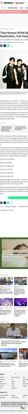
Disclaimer (2, 397)
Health (9, 11)
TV (0, 388)
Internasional (3, 383)
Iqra (12, 379)
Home (1, 28)
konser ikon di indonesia (10, 206)
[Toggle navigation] (1, 3)
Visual (12, 386)
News (1, 381)
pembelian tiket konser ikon (7, 210)
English (24, 386)
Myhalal (15, 11)
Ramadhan (14, 388)
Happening (4, 11)
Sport (24, 381)
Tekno (19, 11)
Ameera (6, 28)
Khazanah (2, 379)
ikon (1, 206)
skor (21, 8)
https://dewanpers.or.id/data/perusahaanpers (12, 405)
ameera (3, 8)
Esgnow (2, 386)
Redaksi (13, 395)
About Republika (4, 395)
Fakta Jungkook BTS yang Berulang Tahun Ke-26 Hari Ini (20, 128)
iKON (19, 103)
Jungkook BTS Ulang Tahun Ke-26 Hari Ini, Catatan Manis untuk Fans (6, 129)
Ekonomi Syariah (13, 8)
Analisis (13, 381)
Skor (24, 377)
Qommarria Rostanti (19, 42)
